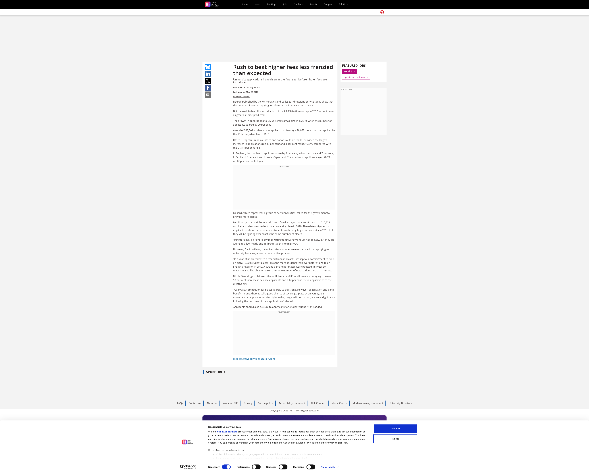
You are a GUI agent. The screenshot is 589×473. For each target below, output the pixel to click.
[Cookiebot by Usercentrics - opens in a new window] (188, 467)
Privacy (248, 403)
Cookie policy (265, 403)
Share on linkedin (208, 74)
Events (313, 4)
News (257, 4)
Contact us (195, 403)
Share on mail (208, 94)
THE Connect (318, 403)
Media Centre (339, 403)
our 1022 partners (227, 431)
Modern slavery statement (368, 403)
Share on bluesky (208, 67)
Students (298, 4)
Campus (328, 4)
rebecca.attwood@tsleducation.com (254, 358)
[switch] (256, 466)
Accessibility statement (292, 403)
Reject (395, 438)
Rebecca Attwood (241, 96)
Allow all (395, 428)
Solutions (343, 4)
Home (245, 4)
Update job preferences (356, 77)
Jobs (285, 4)
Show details (328, 467)
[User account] (382, 12)
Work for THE (230, 403)
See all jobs (349, 71)
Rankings (271, 4)
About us (212, 403)
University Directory (400, 403)
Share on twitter (208, 81)
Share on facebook (208, 88)
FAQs (180, 403)
